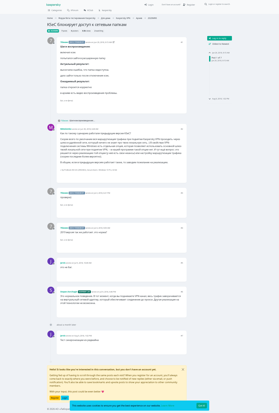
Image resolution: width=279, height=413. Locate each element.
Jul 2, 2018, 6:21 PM (102, 193)
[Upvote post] (170, 106)
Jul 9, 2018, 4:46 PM (108, 291)
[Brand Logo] (53, 4)
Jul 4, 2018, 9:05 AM (102, 228)
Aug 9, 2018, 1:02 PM (83, 335)
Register (55, 397)
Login (65, 397)
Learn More (167, 405)
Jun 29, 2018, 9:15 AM (103, 42)
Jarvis (62, 263)
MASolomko (65, 129)
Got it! (201, 405)
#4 (182, 228)
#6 (182, 291)
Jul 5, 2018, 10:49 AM (83, 263)
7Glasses (64, 42)
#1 (182, 42)
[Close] (182, 369)
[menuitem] (149, 4)
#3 (182, 193)
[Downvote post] (180, 106)
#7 (182, 335)
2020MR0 (54, 31)
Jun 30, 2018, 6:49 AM (89, 129)
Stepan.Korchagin (68, 291)
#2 (182, 129)
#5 (182, 263)
